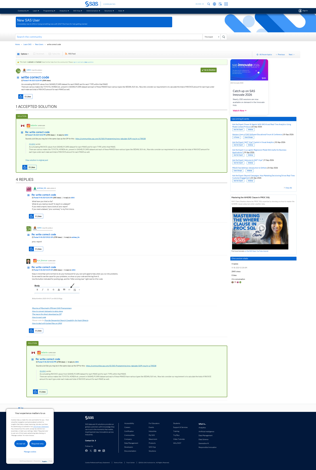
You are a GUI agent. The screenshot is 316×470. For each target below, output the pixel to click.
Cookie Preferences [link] (91, 462)
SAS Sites (226, 4)
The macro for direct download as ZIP (46, 314)
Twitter (90, 450)
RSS (103, 450)
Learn (35, 11)
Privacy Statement (104, 462)
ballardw (33, 125)
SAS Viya (76, 11)
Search (208, 4)
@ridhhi (32, 144)
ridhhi (28, 70)
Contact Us (220, 4)
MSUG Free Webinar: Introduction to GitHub (249, 168)
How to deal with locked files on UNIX (47, 323)
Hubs (120, 11)
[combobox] (121, 37)
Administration (92, 11)
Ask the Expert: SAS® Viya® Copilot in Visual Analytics (253, 142)
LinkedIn (95, 450)
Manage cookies (30, 452)
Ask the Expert (238, 129)
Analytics (63, 11)
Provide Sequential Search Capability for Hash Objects (66, 320)
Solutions (108, 11)
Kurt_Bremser (42, 260)
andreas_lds (41, 188)
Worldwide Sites (214, 4)
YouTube (99, 450)
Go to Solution (209, 70)
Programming (48, 11)
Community (22, 11)
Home (17, 44)
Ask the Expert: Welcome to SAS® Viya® (247, 160)
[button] (18, 77)
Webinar (250, 129)
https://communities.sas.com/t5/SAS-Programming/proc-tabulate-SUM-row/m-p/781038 (110, 139)
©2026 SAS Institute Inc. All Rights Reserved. (154, 462)
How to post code (39, 317)
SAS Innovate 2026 (236, 83)
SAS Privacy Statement (41, 426)
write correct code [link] (54, 44)
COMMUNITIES (109, 4)
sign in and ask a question (83, 62)
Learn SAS (27, 44)
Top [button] (21, 408)
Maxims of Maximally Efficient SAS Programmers (51, 308)
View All (288, 188)
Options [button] (24, 54)
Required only (37, 443)
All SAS (198, 4)
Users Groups (249, 137)
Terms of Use (118, 462)
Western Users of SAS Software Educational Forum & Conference (257, 134)
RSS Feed (72, 54)
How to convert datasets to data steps (47, 311)
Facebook (86, 450)
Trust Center (130, 462)
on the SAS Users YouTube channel (256, 251)
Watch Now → (239, 110)
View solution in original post (36, 160)
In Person (236, 137)
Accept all (20, 443)
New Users (39, 44)
